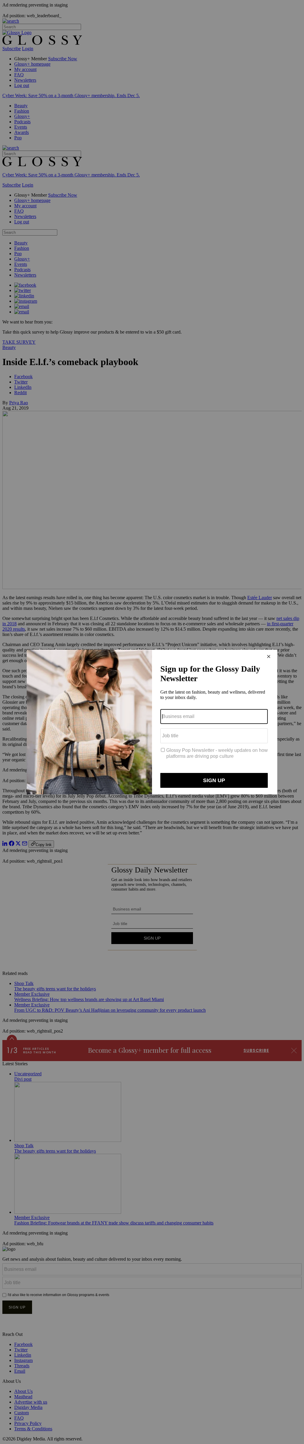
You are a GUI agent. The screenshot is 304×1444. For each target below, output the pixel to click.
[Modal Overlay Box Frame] (152, 722)
